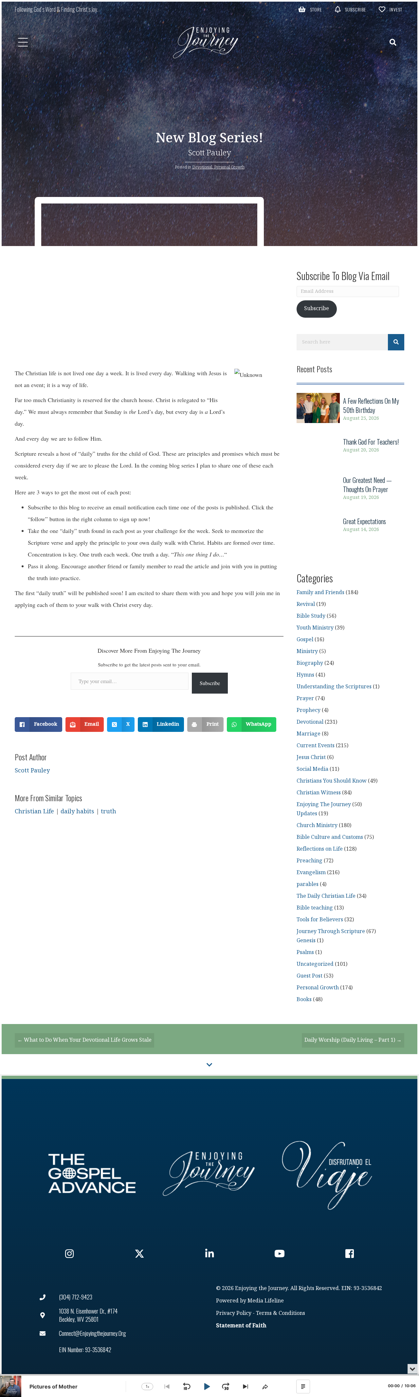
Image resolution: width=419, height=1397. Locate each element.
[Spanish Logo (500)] (327, 1173)
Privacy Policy (233, 1313)
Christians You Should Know (332, 781)
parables (308, 884)
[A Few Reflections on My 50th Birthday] (350, 409)
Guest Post (309, 976)
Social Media (312, 769)
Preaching (309, 861)
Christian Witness (319, 793)
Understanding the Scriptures (334, 687)
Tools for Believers (320, 920)
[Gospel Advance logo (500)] (92, 1173)
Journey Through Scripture (331, 931)
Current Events (316, 746)
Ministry (307, 651)
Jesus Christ (311, 757)
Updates (307, 814)
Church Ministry (317, 825)
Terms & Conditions (280, 1313)
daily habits (77, 811)
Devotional (202, 167)
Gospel (305, 640)
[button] (310, 9)
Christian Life (34, 811)
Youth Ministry (315, 628)
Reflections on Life (320, 849)
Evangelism (311, 873)
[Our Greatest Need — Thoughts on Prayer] (350, 488)
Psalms (305, 952)
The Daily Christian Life (326, 896)
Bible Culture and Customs (330, 837)
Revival (306, 604)
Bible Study (311, 616)
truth (108, 811)
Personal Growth (229, 167)
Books (304, 1000)
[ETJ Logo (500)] (209, 1173)
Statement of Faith (241, 1326)
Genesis (306, 941)
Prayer (305, 699)
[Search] (396, 342)
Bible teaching (315, 908)
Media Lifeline (265, 1301)
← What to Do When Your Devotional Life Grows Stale (84, 1040)
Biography (310, 663)
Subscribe (210, 683)
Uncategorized (315, 964)
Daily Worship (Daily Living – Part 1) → (353, 1040)
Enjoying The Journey (324, 805)
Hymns (305, 675)
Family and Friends (320, 593)
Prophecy (308, 710)
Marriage (308, 734)
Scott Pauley (209, 153)
